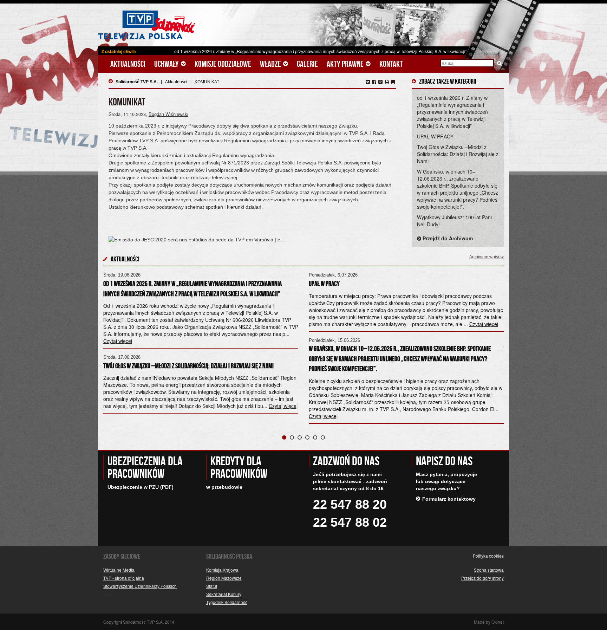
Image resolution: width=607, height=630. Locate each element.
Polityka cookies (488, 556)
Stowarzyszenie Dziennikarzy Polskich (140, 586)
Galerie (307, 63)
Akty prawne (346, 64)
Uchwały (167, 64)
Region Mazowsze (224, 578)
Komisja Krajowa (222, 570)
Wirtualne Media (119, 570)
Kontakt (391, 63)
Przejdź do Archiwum (447, 238)
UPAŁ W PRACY (435, 136)
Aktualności (127, 63)
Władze (271, 64)
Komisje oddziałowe (223, 63)
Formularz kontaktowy (449, 499)
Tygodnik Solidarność (226, 602)
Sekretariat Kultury (223, 594)
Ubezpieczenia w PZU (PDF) (140, 487)
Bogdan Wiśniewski (168, 114)
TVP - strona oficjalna (123, 578)
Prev (112, 345)
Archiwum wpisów (486, 256)
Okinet (497, 622)
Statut (211, 586)
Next (494, 345)
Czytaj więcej (283, 405)
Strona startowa (489, 570)
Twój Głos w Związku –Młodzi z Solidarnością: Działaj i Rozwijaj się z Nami (457, 153)
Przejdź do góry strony (482, 578)
